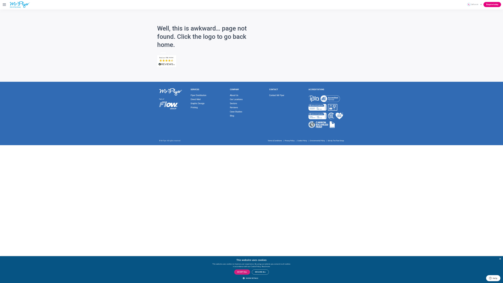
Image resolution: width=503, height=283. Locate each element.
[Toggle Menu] (4, 4)
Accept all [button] (242, 272)
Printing (194, 107)
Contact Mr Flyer (276, 95)
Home (163, 53)
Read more (266, 266)
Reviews (234, 107)
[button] (251, 278)
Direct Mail (196, 99)
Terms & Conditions (275, 141)
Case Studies (236, 111)
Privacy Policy (290, 141)
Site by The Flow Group (336, 141)
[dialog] (251, 269)
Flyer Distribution (198, 95)
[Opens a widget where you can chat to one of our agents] (493, 278)
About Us (234, 95)
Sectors (233, 103)
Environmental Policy (317, 141)
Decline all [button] (260, 272)
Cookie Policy (302, 141)
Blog (232, 116)
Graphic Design (197, 103)
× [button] (500, 259)
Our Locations (236, 99)
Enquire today (492, 4)
